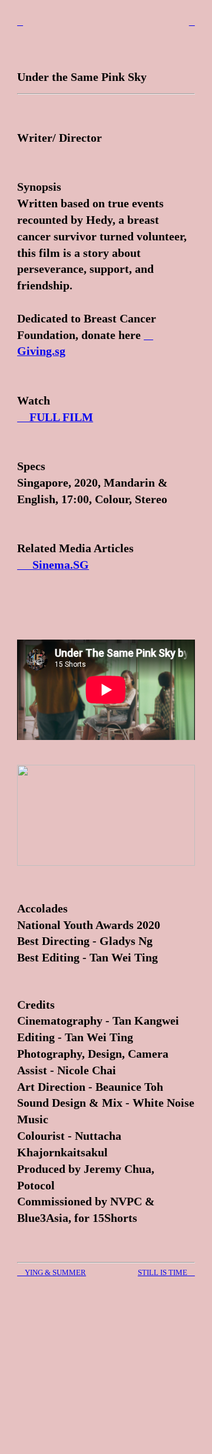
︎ (192, 22)
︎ (20, 22)
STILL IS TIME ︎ (166, 1272)
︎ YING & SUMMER (51, 1272)
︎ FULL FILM (55, 416)
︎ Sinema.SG (53, 564)
